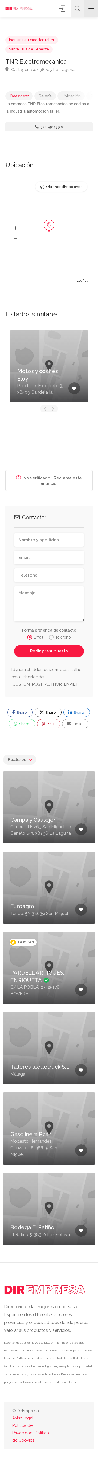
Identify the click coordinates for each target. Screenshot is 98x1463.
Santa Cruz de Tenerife (29, 49)
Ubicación (71, 96)
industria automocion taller (31, 40)
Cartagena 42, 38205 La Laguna (42, 69)
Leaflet (82, 280)
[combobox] (19, 760)
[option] (49, 366)
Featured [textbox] (17, 759)
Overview (19, 96)
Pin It (50, 724)
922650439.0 (51, 127)
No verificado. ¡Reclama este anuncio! (52, 481)
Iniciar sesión (62, 9)
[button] (15, 228)
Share (21, 712)
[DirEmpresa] (19, 8)
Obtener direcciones (64, 187)
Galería (45, 96)
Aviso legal (22, 1418)
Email (77, 724)
